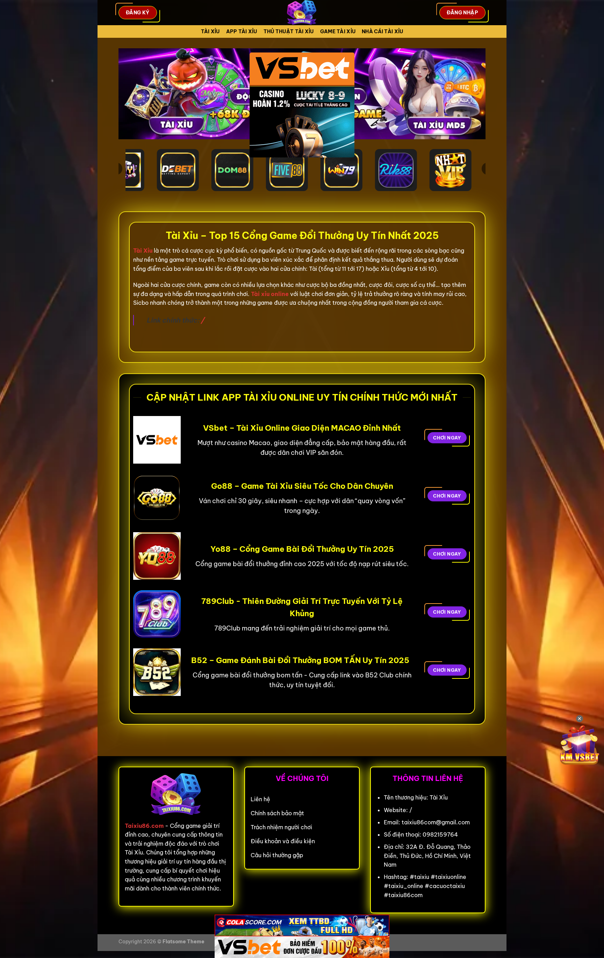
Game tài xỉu (337, 31)
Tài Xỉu (210, 31)
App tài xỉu (241, 31)
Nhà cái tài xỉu (382, 31)
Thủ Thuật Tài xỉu (289, 31)
